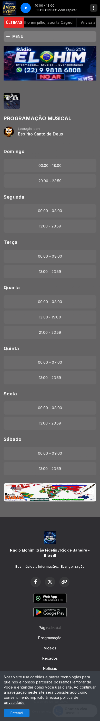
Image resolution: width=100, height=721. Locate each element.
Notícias (50, 668)
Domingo (14, 151)
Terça (10, 242)
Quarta (12, 287)
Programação (50, 638)
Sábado (12, 439)
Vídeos (50, 648)
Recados (50, 658)
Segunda (14, 197)
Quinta (11, 348)
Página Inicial (50, 627)
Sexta (10, 393)
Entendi (17, 713)
